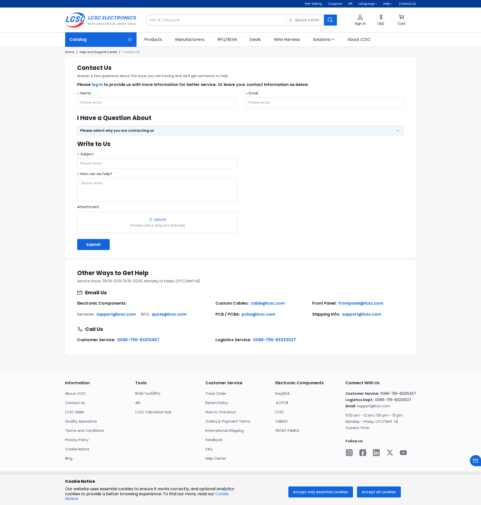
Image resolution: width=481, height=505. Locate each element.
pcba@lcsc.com (258, 314)
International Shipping (224, 430)
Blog (68, 458)
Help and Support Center (98, 52)
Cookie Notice (77, 449)
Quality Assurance (81, 421)
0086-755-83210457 (138, 340)
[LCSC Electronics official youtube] (403, 453)
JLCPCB (281, 402)
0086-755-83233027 (274, 340)
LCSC (279, 412)
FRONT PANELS (287, 430)
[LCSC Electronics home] (101, 20)
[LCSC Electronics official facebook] (363, 453)
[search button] (330, 20)
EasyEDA (282, 393)
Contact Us (407, 4)
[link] (153, 40)
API (350, 4)
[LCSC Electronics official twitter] (390, 453)
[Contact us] (475, 461)
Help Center (215, 458)
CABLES (281, 421)
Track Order (215, 393)
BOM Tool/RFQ (147, 393)
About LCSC (75, 393)
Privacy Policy (77, 439)
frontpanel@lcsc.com (360, 303)
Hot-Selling (313, 4)
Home (69, 52)
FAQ (208, 449)
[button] (242, 20)
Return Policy (216, 402)
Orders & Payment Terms (227, 421)
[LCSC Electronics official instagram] (349, 453)
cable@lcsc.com (268, 303)
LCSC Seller (74, 412)
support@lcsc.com (116, 314)
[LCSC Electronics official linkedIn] (376, 453)
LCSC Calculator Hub (153, 412)
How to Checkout (220, 412)
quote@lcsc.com (169, 314)
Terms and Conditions (84, 430)
